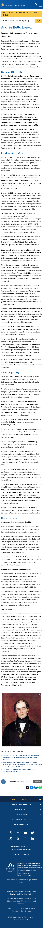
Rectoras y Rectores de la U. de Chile (19, 13)
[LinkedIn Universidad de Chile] (32, 838)
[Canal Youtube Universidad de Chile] (25, 833)
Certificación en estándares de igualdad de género (21, 881)
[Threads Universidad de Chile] (18, 838)
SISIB (10, 917)
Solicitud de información (22, 854)
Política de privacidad (21, 920)
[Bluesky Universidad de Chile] (32, 833)
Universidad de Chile (20, 917)
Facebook (32, 787)
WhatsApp (40, 787)
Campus (10, 898)
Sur (34, 901)
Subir (3, 781)
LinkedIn (36, 787)
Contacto (28, 911)
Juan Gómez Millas (24, 901)
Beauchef (28, 898)
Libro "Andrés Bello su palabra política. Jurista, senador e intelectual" (20, 770)
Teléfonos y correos (28, 908)
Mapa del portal (17, 911)
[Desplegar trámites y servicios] (40, 799)
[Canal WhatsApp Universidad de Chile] (11, 833)
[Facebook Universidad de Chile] (25, 838)
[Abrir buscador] (35, 5)
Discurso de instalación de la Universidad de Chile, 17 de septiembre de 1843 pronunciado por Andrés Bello (22, 757)
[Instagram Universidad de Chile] (18, 833)
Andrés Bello (18, 898)
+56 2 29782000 (13, 908)
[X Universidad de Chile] (11, 838)
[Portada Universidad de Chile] (13, 4)
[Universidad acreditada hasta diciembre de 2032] (23, 869)
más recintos (21, 904)
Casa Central (28, 894)
